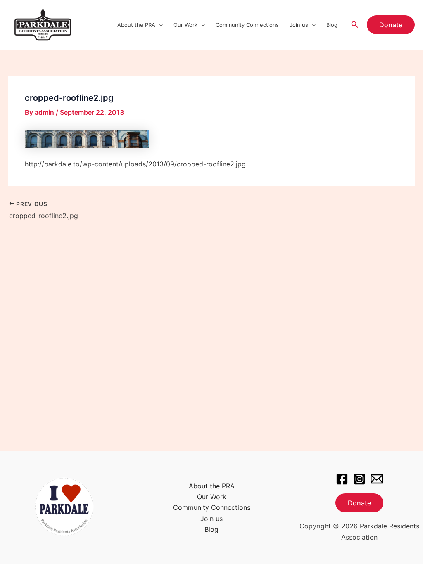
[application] (159, 24)
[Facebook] (342, 479)
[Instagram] (359, 479)
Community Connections (247, 24)
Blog (331, 24)
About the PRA (136, 24)
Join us (299, 24)
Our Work (185, 24)
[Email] (377, 479)
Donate (359, 503)
